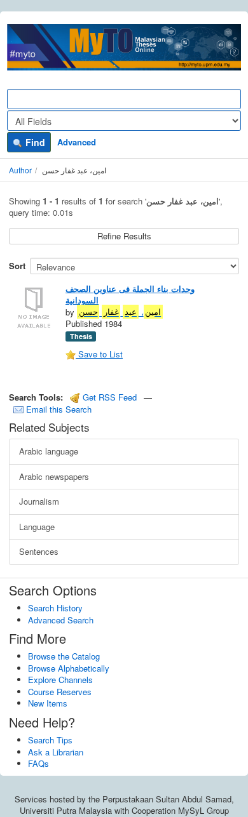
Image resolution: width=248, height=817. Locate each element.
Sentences (39, 551)
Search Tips (50, 740)
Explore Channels (60, 680)
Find (34, 142)
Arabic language (48, 451)
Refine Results (124, 236)
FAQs (38, 763)
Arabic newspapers (54, 476)
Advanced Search (60, 620)
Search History (55, 608)
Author (20, 169)
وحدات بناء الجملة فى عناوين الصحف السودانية (130, 294)
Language (37, 527)
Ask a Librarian (55, 752)
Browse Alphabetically (68, 668)
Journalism (39, 501)
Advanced (76, 142)
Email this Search (58, 409)
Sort (17, 266)
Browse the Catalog (64, 656)
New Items (47, 703)
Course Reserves (60, 692)
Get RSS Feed (108, 397)
